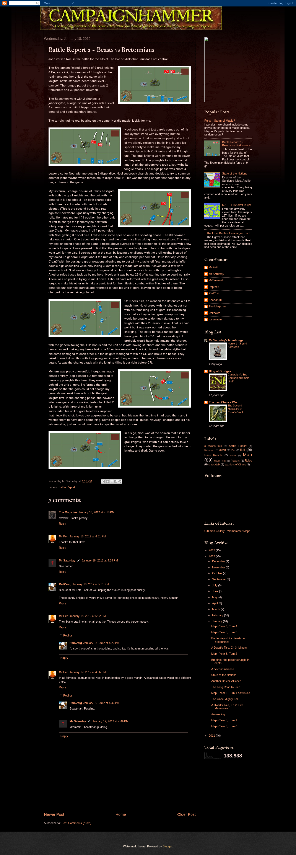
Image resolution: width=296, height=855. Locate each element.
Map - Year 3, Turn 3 (224, 632)
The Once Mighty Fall (224, 699)
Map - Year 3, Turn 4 (224, 626)
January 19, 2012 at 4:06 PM (88, 672)
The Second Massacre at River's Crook (236, 409)
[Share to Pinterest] (120, 481)
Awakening (218, 714)
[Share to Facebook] (116, 481)
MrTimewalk (216, 280)
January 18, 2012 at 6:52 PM (88, 616)
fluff (242, 450)
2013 (212, 550)
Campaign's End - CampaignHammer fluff (238, 378)
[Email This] (103, 481)
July (215, 585)
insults (233, 455)
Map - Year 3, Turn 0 (224, 726)
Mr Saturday (67, 560)
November (219, 567)
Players (235, 460)
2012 (212, 556)
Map (247, 454)
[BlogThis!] (107, 481)
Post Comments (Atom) (76, 823)
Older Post (186, 814)
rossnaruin (215, 319)
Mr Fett (63, 536)
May (215, 597)
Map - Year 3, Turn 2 (224, 653)
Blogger (167, 846)
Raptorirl (214, 287)
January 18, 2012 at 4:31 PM (88, 536)
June (215, 591)
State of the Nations (234, 173)
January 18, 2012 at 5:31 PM (91, 584)
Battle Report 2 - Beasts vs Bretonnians (236, 143)
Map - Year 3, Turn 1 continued (230, 693)
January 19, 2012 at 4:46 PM (101, 703)
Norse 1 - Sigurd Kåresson (237, 345)
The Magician (68, 512)
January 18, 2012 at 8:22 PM (101, 643)
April (215, 603)
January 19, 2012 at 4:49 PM (110, 721)
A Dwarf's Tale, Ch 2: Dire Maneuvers (227, 706)
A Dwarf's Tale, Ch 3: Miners (229, 647)
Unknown (214, 313)
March (216, 609)
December (219, 561)
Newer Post (54, 814)
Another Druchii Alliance (226, 681)
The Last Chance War (223, 402)
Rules (248, 460)
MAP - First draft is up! (236, 205)
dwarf (222, 450)
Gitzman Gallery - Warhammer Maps (227, 531)
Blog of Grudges (220, 371)
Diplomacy (209, 450)
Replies (68, 635)
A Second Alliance (222, 669)
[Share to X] (111, 481)
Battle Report (67, 487)
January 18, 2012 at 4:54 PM (100, 560)
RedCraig (65, 584)
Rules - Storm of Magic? (219, 120)
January (217, 621)
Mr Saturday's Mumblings (226, 340)
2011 (212, 735)
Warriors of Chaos (235, 464)
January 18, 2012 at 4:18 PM (96, 512)
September (219, 579)
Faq (233, 450)
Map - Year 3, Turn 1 (224, 720)
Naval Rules (220, 461)
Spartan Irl (215, 300)
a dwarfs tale (213, 446)
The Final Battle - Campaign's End (228, 233)
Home (120, 814)
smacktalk (214, 464)
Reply (62, 523)
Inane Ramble (213, 455)
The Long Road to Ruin (225, 687)
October (217, 573)
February (218, 615)
